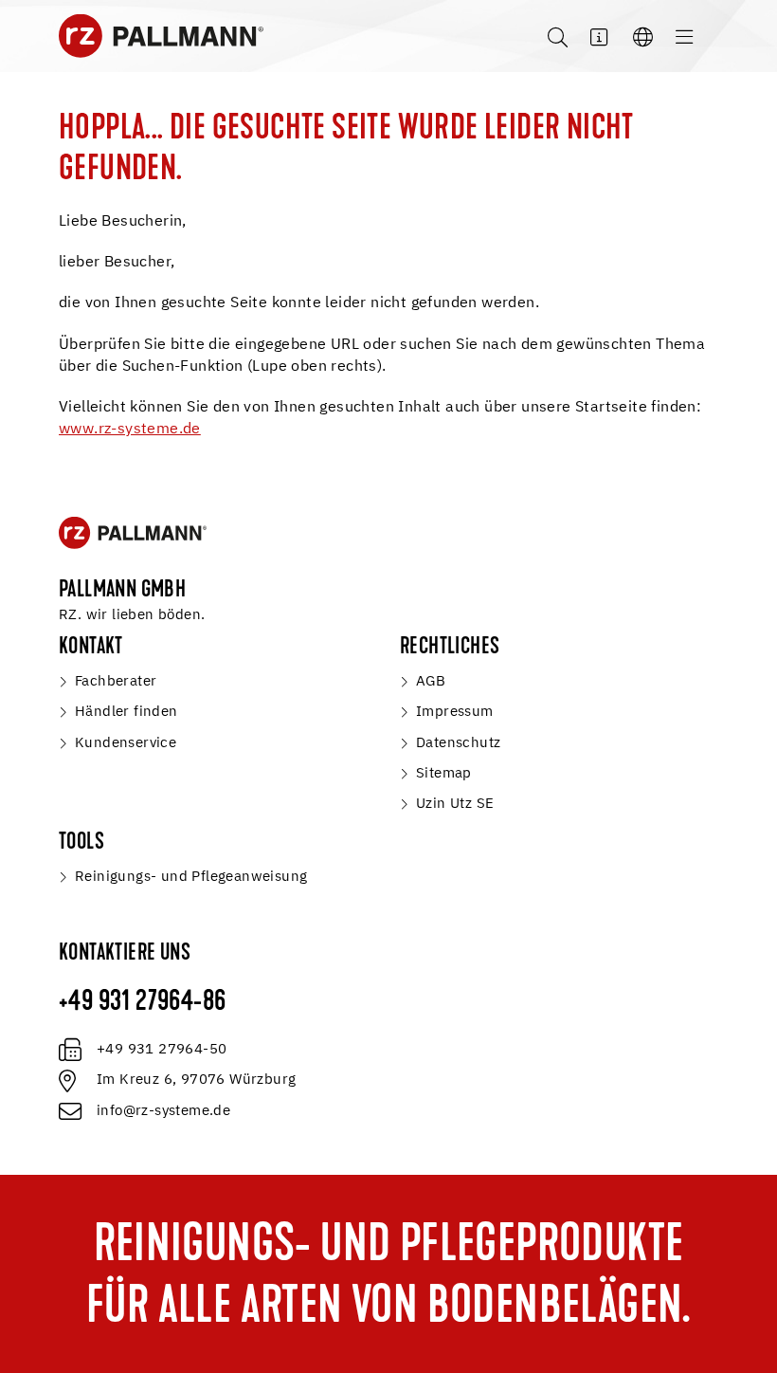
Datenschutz (458, 743)
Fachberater (115, 681)
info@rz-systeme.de (163, 1111)
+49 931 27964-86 (142, 1003)
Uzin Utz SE (455, 803)
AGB (430, 681)
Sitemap (444, 773)
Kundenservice (125, 743)
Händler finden (126, 712)
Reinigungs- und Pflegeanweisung (191, 877)
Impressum (455, 712)
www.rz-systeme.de (130, 429)
